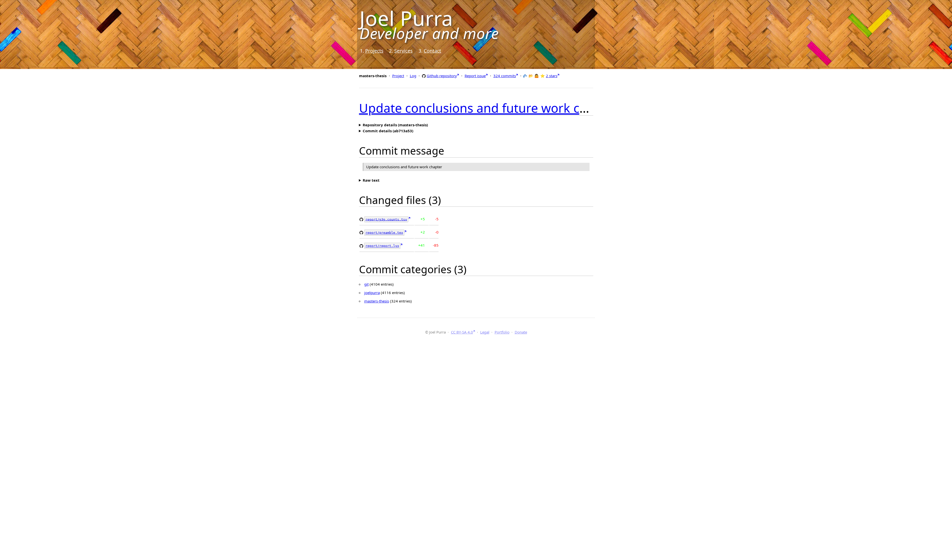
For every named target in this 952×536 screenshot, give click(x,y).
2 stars (551, 75)
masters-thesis (376, 301)
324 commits (504, 75)
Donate (521, 332)
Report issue (475, 75)
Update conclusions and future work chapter (488, 108)
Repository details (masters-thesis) (395, 124)
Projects (374, 50)
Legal (484, 332)
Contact (432, 50)
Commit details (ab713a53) (388, 130)
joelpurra (372, 292)
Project (398, 75)
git (366, 284)
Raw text (371, 180)
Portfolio (502, 332)
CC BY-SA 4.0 (462, 332)
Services (403, 50)
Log (413, 75)
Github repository (442, 75)
